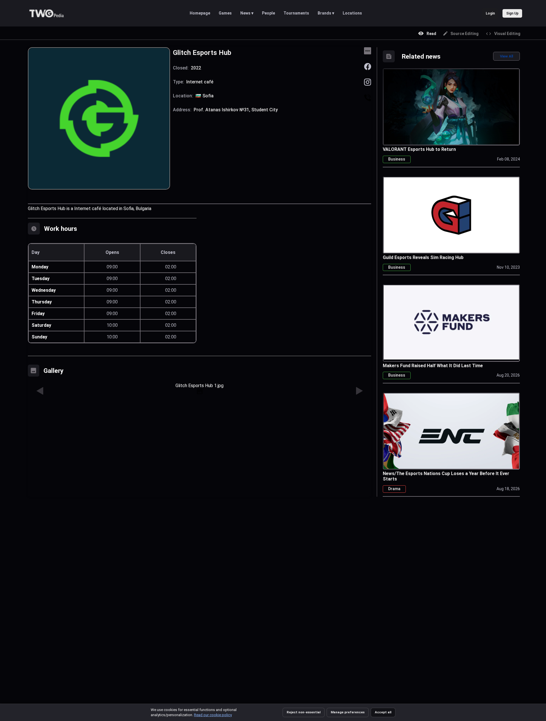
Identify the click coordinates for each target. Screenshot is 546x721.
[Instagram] (367, 82)
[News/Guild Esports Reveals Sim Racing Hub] (451, 214)
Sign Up (512, 13)
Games (225, 13)
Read (431, 33)
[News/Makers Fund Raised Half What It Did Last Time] (451, 321)
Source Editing (464, 33)
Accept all (383, 712)
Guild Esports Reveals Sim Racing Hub (423, 257)
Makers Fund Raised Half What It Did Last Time (433, 365)
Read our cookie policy (213, 715)
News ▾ (246, 13)
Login (490, 13)
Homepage (200, 13)
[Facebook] (367, 66)
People (268, 13)
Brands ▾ (326, 13)
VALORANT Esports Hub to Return (419, 149)
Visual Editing (507, 33)
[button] (40, 391)
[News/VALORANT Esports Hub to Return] (451, 106)
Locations (352, 13)
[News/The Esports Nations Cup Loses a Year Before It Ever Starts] (451, 433)
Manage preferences (348, 712)
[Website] (367, 50)
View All (506, 56)
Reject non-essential (303, 712)
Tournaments (296, 13)
